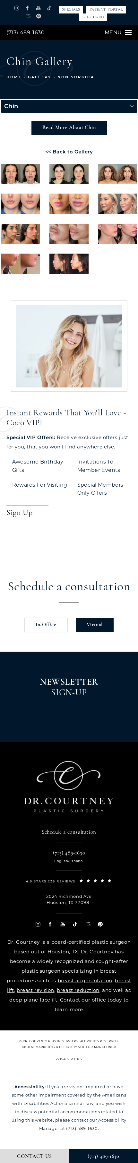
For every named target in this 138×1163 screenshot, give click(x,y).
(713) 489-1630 (25, 33)
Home (14, 77)
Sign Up (19, 513)
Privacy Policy (69, 1059)
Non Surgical (77, 77)
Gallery (39, 77)
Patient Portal (106, 10)
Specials (71, 10)
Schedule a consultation (69, 587)
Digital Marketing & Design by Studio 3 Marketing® (69, 1047)
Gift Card (93, 17)
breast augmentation (85, 980)
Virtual (95, 625)
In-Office (46, 625)
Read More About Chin (69, 127)
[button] (16, 8)
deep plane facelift (33, 1000)
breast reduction (78, 990)
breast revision (35, 990)
